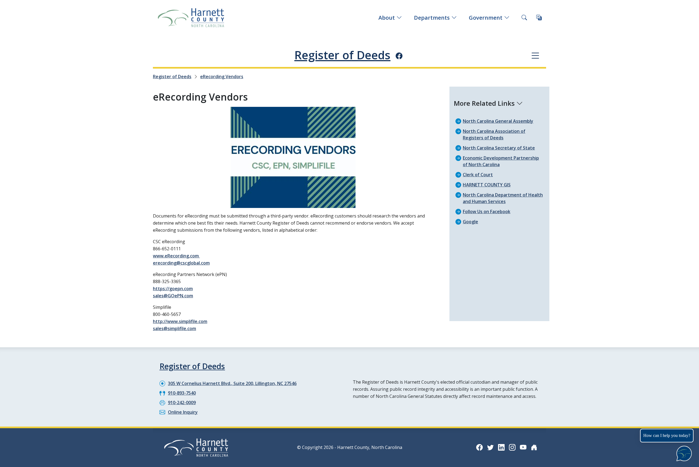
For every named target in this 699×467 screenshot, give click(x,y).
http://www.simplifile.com (180, 321)
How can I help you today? (666, 435)
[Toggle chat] (683, 452)
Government (485, 17)
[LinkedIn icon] (501, 447)
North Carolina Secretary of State (499, 148)
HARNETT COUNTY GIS (487, 185)
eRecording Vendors (221, 77)
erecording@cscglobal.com (181, 263)
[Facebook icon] (399, 55)
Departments (432, 17)
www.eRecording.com (176, 256)
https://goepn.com (173, 289)
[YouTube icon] (523, 447)
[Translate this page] (539, 17)
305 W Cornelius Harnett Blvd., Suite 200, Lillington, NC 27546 (232, 383)
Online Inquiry (183, 412)
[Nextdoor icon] (534, 447)
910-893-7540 (182, 393)
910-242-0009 (182, 403)
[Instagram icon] (512, 447)
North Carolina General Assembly (498, 121)
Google (470, 222)
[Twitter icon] (490, 447)
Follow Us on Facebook (486, 211)
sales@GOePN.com (173, 296)
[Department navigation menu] (535, 55)
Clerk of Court (478, 175)
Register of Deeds (342, 55)
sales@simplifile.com (174, 328)
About (386, 17)
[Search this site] (524, 17)
